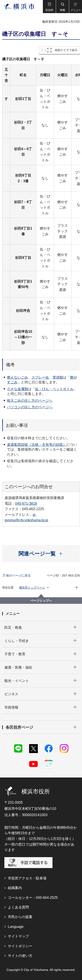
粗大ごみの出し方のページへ (29, 400)
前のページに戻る (18, 575)
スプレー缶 (40, 377)
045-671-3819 (26, 503)
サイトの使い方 (20, 956)
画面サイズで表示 (66, 50)
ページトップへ (41, 600)
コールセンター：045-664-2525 (33, 897)
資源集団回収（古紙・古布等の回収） (36, 444)
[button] (49, 6)
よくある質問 (18, 907)
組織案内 (15, 888)
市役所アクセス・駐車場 (27, 878)
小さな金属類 (17, 389)
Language (16, 927)
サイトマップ (18, 936)
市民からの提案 (20, 917)
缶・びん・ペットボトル (54, 389)
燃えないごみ (17, 377)
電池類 (57, 377)
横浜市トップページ (32, 587)
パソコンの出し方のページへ (29, 407)
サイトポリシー (20, 946)
